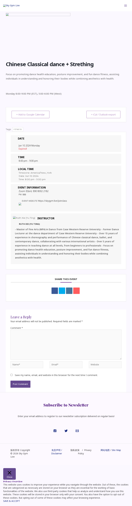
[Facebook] (55, 430)
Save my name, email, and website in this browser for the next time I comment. (56, 375)
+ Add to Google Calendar (30, 114)
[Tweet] (62, 291)
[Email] (76, 291)
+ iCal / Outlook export (103, 114)
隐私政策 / (77, 450)
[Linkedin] (69, 291)
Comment (16, 327)
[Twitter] (66, 430)
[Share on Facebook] (55, 291)
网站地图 (105, 450)
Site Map (116, 450)
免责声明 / (57, 450)
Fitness (18, 129)
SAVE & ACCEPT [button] (11, 500)
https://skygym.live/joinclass (52, 200)
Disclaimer (56, 453)
